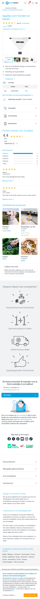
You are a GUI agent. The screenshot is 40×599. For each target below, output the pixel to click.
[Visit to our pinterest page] (18, 439)
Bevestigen (7, 395)
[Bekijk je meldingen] (33, 2)
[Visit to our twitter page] (13, 439)
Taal (5, 141)
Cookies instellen (8, 595)
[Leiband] (10, 246)
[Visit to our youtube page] (22, 439)
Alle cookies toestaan (30, 595)
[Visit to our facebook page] (9, 439)
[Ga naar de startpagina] (12, 2)
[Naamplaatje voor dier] (29, 216)
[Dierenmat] (29, 246)
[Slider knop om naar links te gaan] (5, 60)
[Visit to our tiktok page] (31, 439)
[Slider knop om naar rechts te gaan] (35, 60)
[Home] (2, 8)
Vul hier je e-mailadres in (11, 387)
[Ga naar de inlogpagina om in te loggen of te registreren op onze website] (29, 2)
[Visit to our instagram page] (27, 439)
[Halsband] (10, 216)
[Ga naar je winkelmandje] (36, 2)
